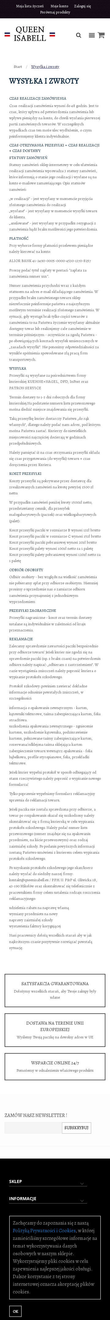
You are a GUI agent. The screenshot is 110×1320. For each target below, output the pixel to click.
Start (18, 66)
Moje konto (59, 6)
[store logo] (30, 33)
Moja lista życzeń (30, 6)
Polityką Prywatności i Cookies (44, 1230)
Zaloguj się (82, 6)
